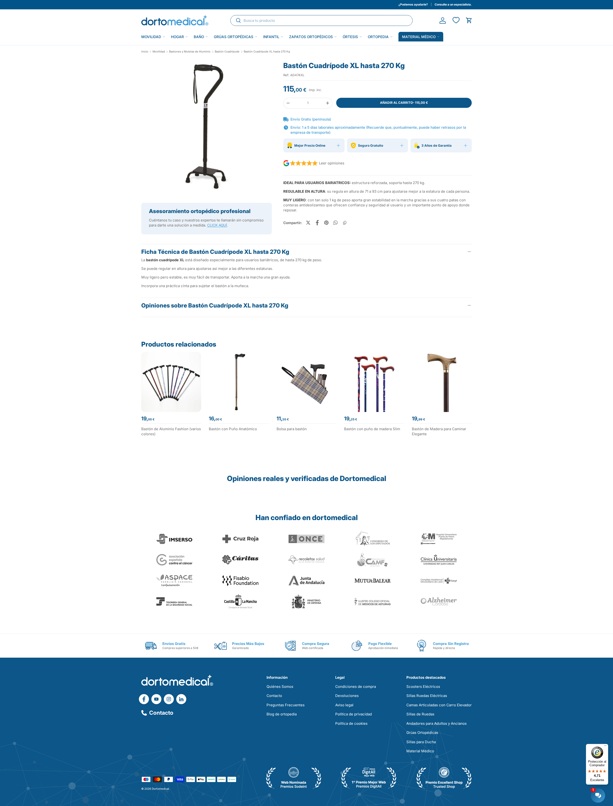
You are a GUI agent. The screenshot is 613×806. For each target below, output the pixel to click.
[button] (469, 20)
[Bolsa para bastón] (306, 382)
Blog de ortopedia (282, 714)
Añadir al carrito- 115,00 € (404, 102)
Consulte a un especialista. (453, 4)
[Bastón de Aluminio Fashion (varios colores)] (171, 382)
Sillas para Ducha (421, 742)
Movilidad (151, 37)
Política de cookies (351, 723)
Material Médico (420, 751)
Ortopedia (378, 37)
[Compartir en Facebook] (317, 222)
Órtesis (350, 37)
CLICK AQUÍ (217, 225)
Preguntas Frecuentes (286, 705)
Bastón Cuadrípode (227, 51)
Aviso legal (344, 705)
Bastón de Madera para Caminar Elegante (439, 431)
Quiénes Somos (280, 686)
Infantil (271, 37)
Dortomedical (160, 788)
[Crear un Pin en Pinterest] (326, 222)
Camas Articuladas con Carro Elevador (439, 705)
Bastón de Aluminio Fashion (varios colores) (171, 431)
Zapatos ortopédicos (311, 37)
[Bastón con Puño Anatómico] (239, 382)
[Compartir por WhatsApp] (335, 222)
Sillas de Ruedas (420, 714)
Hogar (177, 37)
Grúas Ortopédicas (233, 37)
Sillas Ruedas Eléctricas (426, 695)
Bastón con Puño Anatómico (233, 429)
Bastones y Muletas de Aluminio (189, 51)
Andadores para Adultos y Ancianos (436, 723)
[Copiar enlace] (344, 222)
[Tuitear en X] (308, 222)
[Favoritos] (456, 20)
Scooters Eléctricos (423, 686)
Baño (199, 37)
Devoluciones (347, 695)
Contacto (161, 712)
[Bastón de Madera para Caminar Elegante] (442, 382)
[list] (207, 128)
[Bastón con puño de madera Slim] (374, 382)
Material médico (419, 37)
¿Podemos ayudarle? (413, 4)
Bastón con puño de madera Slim (372, 429)
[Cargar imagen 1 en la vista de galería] (206, 126)
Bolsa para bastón (292, 429)
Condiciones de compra (355, 686)
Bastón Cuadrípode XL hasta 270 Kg (267, 51)
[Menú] (605, 747)
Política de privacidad (353, 714)
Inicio (144, 51)
